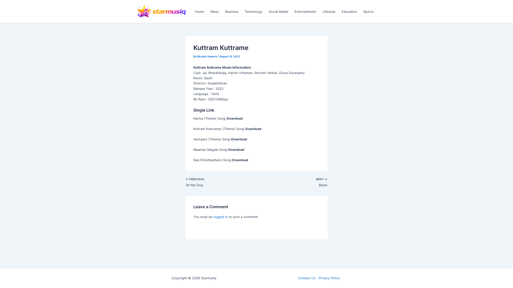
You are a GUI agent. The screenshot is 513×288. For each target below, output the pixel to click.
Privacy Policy (329, 278)
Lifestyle (328, 12)
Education (349, 12)
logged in (220, 217)
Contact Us (306, 278)
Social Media (278, 12)
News (214, 12)
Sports (368, 12)
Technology (253, 12)
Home (199, 12)
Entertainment (305, 12)
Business (231, 12)
